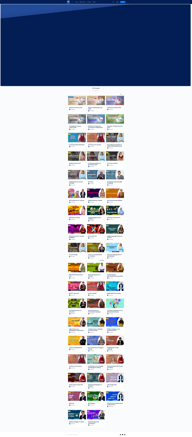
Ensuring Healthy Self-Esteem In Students (115, 367)
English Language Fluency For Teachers (115, 236)
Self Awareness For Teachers (76, 200)
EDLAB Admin (73, 109)
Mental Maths (91, 403)
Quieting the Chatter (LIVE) (114, 107)
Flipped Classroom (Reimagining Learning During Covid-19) (76, 329)
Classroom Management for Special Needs (114, 255)
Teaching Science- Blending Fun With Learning (95, 329)
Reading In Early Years (75, 163)
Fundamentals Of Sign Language (113, 348)
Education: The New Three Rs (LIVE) (114, 127)
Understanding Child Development (93, 422)
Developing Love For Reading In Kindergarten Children (95, 367)
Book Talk (90, 181)
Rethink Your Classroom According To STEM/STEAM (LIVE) (95, 127)
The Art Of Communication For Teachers (95, 255)
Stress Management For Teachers (94, 275)
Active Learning (92, 293)
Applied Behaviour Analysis (95, 200)
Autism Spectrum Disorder (76, 384)
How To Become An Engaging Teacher (95, 348)
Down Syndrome (92, 236)
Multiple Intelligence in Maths (76, 421)
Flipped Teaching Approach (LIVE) (95, 108)
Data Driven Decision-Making (114, 200)
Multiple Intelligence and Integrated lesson (113, 329)
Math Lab (71, 403)
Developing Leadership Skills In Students (114, 182)
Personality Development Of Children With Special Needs (114, 145)
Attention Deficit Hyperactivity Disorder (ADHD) (115, 275)
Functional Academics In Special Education (94, 164)
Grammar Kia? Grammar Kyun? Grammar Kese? (115, 404)
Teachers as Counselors (75, 366)
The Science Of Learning (94, 144)
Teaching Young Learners (113, 217)
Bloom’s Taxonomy (74, 293)
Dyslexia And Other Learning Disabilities (76, 236)
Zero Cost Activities (112, 163)
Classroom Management (75, 347)
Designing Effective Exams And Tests (76, 182)
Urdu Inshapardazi (112, 384)
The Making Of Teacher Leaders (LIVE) (75, 127)
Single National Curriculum (114, 293)
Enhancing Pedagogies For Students (95, 385)
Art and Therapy (73, 254)
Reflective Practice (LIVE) (75, 107)
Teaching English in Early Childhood (94, 218)
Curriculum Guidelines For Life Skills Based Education (115, 311)
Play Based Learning (74, 217)
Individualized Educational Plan (76, 275)
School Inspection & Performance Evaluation (94, 311)
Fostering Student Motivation (76, 144)
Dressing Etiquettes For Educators (75, 311)
